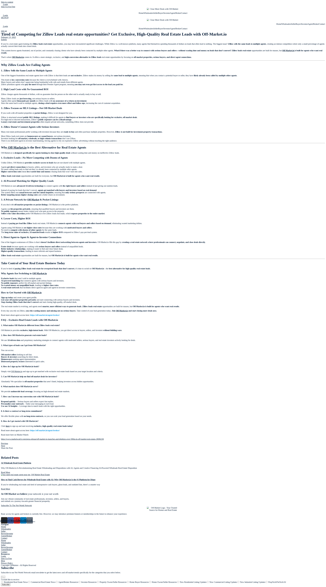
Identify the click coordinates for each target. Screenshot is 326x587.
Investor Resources (89, 582)
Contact (184, 13)
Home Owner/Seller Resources (164, 582)
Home (141, 13)
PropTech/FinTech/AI (277, 582)
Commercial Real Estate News (43, 582)
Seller (155, 13)
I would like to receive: (10, 579)
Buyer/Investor (164, 13)
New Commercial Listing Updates (223, 582)
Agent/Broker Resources (68, 582)
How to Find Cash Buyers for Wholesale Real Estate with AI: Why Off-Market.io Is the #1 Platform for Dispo (48, 480)
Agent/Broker (175, 13)
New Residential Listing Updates (193, 582)
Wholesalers (148, 13)
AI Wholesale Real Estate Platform (16, 463)
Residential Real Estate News (16, 582)
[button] (163, 450)
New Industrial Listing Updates (252, 582)
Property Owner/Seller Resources (113, 582)
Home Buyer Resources (139, 582)
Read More (5, 472)
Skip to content (7, 2)
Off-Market (33, 199)
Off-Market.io (288, 50)
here (8, 426)
